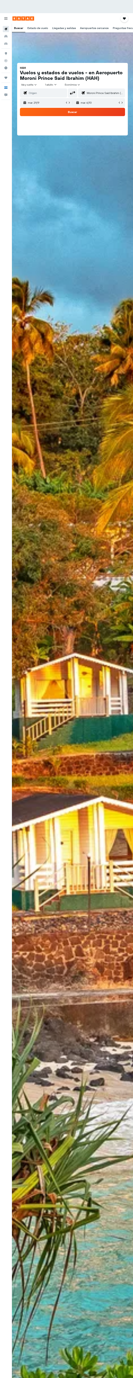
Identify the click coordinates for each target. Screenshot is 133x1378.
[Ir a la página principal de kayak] (23, 18)
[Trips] (5, 77)
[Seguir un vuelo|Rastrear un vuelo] (5, 60)
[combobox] (72, 84)
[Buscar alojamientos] (5, 36)
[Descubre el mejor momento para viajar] (5, 67)
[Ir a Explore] (5, 53)
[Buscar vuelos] (5, 29)
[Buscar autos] (5, 43)
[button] (6, 18)
